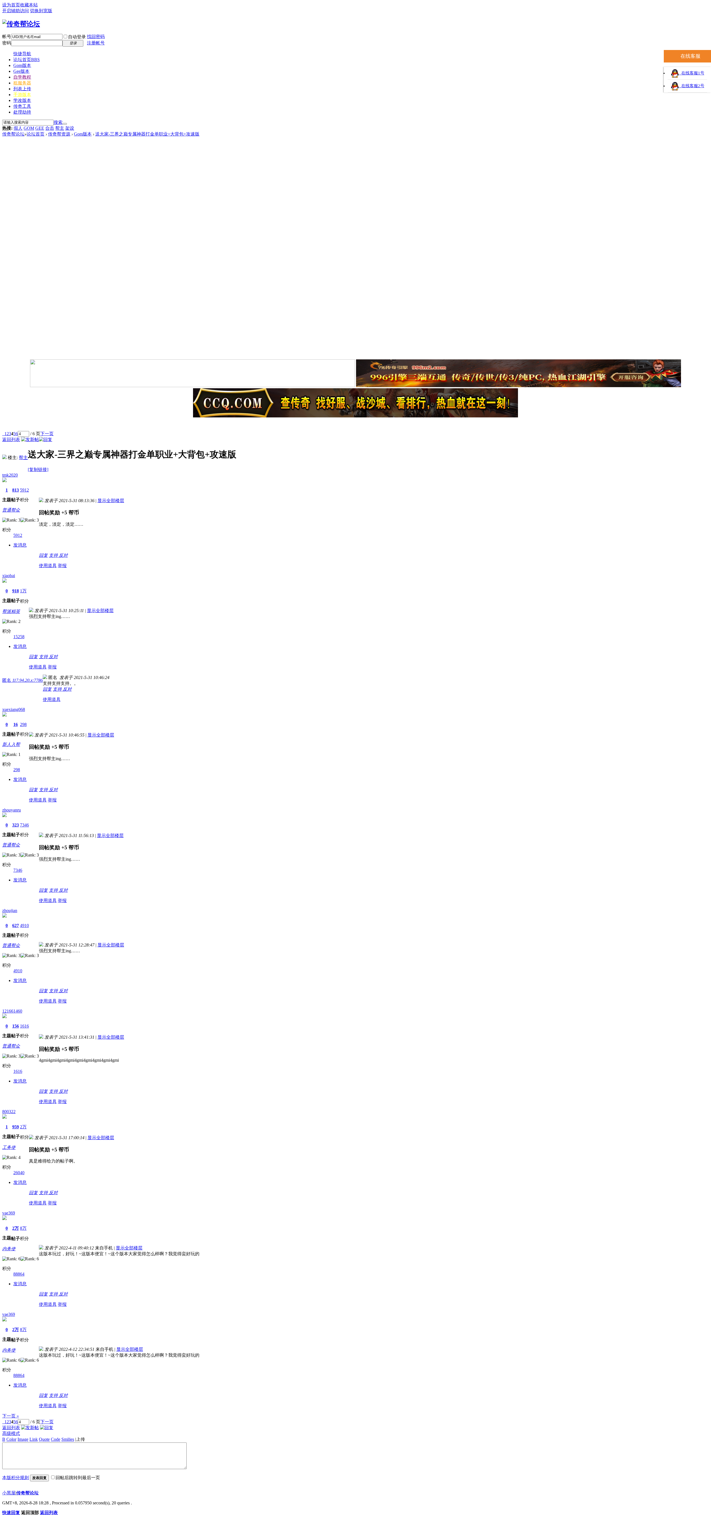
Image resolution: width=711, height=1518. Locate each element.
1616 (24, 1026)
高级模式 (11, 1433)
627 (15, 925)
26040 (18, 1172)
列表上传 (22, 88)
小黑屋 (9, 1493)
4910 (24, 925)
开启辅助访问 (15, 10)
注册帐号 (96, 43)
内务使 (9, 1248)
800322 (9, 1111)
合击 (49, 128)
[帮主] (4, 457)
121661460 (12, 1011)
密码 (6, 43)
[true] (64, 124)
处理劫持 (22, 112)
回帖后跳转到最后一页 (78, 1477)
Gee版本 (21, 71)
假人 (18, 128)
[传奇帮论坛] (21, 23)
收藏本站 (29, 4)
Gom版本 (22, 65)
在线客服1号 (691, 73)
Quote (44, 1439)
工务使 (9, 1147)
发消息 (20, 545)
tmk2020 (10, 475)
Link (33, 1439)
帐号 (6, 36)
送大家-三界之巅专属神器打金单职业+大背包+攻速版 (147, 134)
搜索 (58, 122)
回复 (43, 555)
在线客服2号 (691, 86)
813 (15, 490)
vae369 (8, 1213)
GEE (39, 128)
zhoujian (9, 910)
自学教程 (22, 77)
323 (15, 825)
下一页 (47, 433)
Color (11, 1439)
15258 (18, 636)
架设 (69, 128)
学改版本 (22, 100)
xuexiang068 (13, 709)
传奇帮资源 (59, 134)
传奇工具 (22, 106)
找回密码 (96, 36)
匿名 (22, 680)
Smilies (67, 1439)
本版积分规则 (15, 1477)
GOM (29, 128)
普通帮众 (11, 510)
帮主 (59, 128)
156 (15, 1026)
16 (15, 724)
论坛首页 (26, 59)
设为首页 (11, 4)
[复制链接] (38, 469)
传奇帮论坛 (13, 134)
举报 (62, 565)
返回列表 (11, 439)
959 (15, 1126)
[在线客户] (355, 425)
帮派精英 (11, 611)
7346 (24, 825)
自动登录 (77, 36)
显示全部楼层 (110, 500)
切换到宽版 (41, 10)
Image (22, 1439)
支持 (54, 555)
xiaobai (8, 575)
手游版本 (22, 94)
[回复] (45, 439)
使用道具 (48, 565)
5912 (24, 490)
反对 (63, 555)
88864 (18, 1274)
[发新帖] (30, 439)
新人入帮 (11, 744)
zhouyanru (11, 810)
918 (15, 590)
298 (23, 724)
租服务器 (22, 83)
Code (55, 1439)
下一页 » (10, 1416)
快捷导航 (22, 53)
